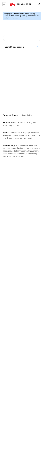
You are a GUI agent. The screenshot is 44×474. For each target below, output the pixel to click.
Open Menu (4, 4)
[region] (22, 115)
